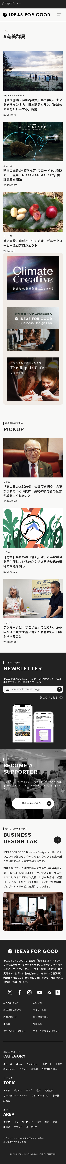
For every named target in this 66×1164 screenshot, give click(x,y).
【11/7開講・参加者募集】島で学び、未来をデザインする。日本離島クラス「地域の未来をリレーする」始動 (32, 104)
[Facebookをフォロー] (19, 992)
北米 (55, 1122)
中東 (47, 1122)
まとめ (59, 1064)
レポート (47, 1064)
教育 (38, 1090)
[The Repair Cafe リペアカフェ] (33, 400)
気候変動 (49, 1090)
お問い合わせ (10, 1017)
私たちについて (11, 1003)
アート (6, 1090)
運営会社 (37, 1003)
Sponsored (9, 1069)
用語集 (6, 1024)
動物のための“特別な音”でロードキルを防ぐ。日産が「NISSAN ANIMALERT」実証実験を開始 (32, 175)
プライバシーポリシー (14, 1031)
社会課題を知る (41, 1017)
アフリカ (18, 1127)
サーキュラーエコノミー (15, 1096)
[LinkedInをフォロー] (58, 992)
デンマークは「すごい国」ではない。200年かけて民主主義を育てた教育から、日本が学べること (32, 632)
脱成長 (6, 1101)
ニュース (7, 1064)
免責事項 (37, 1024)
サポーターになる (31, 803)
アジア (6, 1122)
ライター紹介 (39, 1010)
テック (29, 1090)
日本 (16, 1122)
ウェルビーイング (40, 1096)
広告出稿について (12, 1010)
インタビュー (32, 1064)
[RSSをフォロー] (49, 992)
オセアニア (31, 1127)
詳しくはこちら (49, 697)
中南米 (6, 1127)
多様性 (56, 1096)
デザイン (18, 1090)
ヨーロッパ (27, 1122)
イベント (23, 1069)
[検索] (59, 15)
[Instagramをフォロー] (29, 992)
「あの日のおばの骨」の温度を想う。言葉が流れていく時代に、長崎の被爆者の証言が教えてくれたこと (32, 491)
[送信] (59, 689)
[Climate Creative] (33, 299)
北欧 (38, 1122)
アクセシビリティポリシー (46, 1031)
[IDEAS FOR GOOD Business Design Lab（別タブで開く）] (33, 349)
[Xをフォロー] (10, 992)
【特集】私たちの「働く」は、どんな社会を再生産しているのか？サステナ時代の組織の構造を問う (32, 561)
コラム (19, 1064)
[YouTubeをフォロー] (40, 992)
